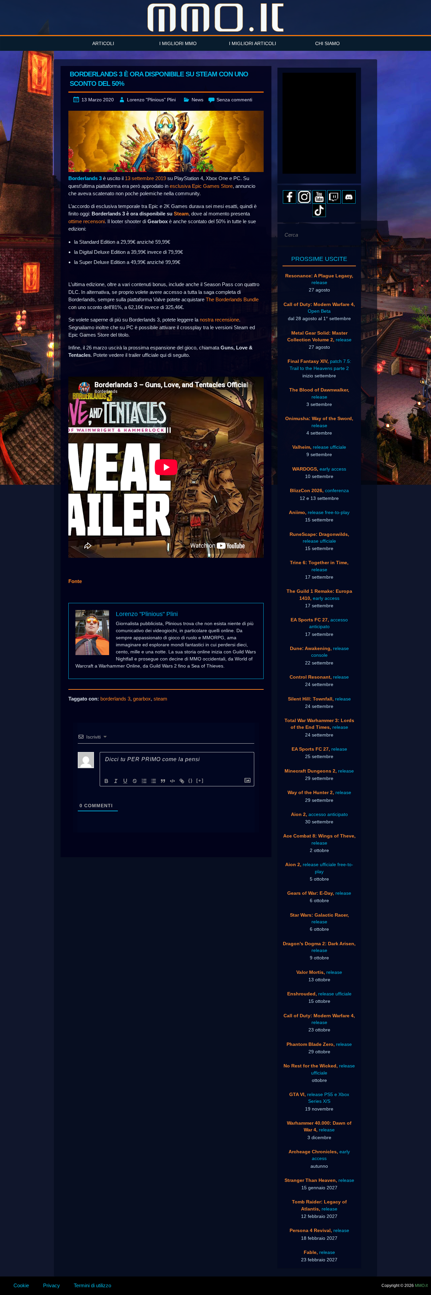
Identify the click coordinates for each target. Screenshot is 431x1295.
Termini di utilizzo (92, 1285)
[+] (200, 780)
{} (190, 780)
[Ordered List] (144, 781)
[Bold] (106, 781)
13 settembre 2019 (145, 178)
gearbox (142, 699)
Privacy (51, 1285)
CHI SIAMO (327, 43)
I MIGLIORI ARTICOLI (252, 43)
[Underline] (125, 781)
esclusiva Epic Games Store (201, 186)
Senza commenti (234, 99)
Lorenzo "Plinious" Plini (151, 99)
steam (160, 699)
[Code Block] (172, 781)
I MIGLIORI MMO (178, 43)
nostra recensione (219, 319)
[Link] (182, 781)
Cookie (21, 1285)
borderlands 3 (115, 699)
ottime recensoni (86, 221)
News (197, 99)
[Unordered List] (153, 781)
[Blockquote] (163, 781)
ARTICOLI (103, 43)
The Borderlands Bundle (232, 299)
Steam (181, 213)
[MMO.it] (215, 17)
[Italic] (116, 781)
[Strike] (134, 781)
